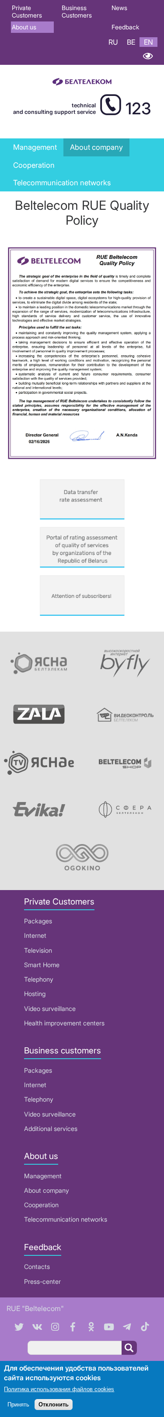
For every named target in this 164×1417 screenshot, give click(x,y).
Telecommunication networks (65, 1219)
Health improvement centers (64, 1023)
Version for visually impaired (147, 56)
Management (35, 147)
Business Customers (77, 11)
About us (24, 27)
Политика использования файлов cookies (59, 1389)
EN (148, 42)
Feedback (125, 27)
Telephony (38, 979)
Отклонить (53, 1404)
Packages (38, 921)
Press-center (42, 1281)
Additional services (50, 1128)
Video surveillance (50, 1008)
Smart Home (41, 964)
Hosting (34, 993)
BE (131, 42)
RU (113, 42)
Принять (18, 1404)
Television (38, 950)
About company (46, 1190)
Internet (35, 935)
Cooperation (34, 165)
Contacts (37, 1266)
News (119, 7)
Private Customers (27, 11)
